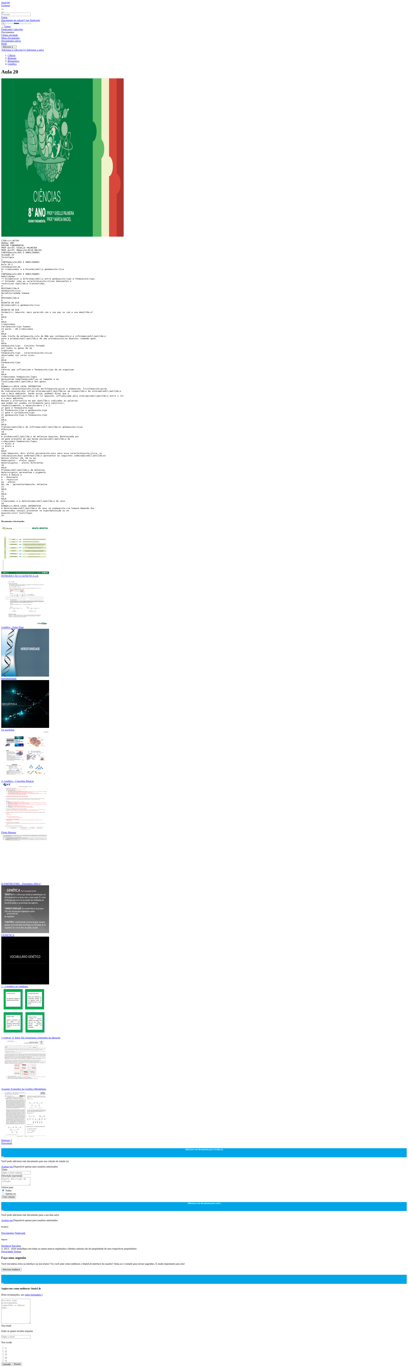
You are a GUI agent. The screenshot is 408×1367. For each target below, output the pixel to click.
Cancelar (7, 1364)
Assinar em (7, 1166)
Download (6, 1143)
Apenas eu (10, 1193)
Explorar (5, 5)
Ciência (11, 55)
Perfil (4, 43)
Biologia (12, 58)
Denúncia (6, 1245)
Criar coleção (9, 1197)
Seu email (6, 1325)
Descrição (11, 1175)
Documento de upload (12, 20)
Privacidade (7, 1251)
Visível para (7, 1187)
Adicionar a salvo (35, 50)
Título (4, 1169)
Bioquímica (13, 61)
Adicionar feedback (11, 1269)
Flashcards (7, 29)
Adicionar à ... (9, 47)
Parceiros (16, 1245)
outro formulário (33, 1294)
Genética (12, 64)
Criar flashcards (32, 20)
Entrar (4, 17)
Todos (8, 1190)
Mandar (17, 1364)
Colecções (18, 29)
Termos (17, 1251)
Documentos (7, 1233)
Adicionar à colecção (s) (13, 50)
